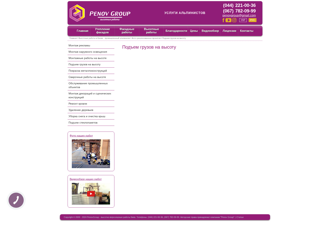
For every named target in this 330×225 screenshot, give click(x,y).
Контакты (246, 30)
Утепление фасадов (102, 30)
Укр (243, 20)
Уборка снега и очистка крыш (87, 116)
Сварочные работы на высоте (87, 77)
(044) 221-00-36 (239, 5)
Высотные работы (151, 30)
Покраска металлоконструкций (88, 70)
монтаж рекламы (79, 45)
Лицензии (229, 30)
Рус (252, 20)
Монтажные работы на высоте (88, 58)
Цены (194, 30)
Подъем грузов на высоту (84, 64)
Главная (82, 30)
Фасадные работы (127, 30)
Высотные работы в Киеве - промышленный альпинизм (104, 38)
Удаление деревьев (81, 109)
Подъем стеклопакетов (83, 122)
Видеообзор (210, 30)
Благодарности (176, 30)
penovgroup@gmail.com (239, 15)
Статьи (240, 217)
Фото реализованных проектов (146, 38)
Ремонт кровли (78, 103)
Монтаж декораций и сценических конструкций (90, 95)
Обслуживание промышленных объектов (88, 85)
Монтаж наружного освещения (88, 51)
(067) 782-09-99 (239, 10)
